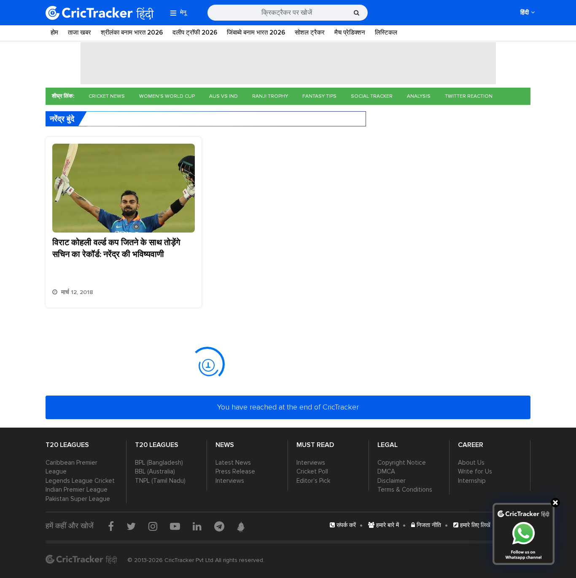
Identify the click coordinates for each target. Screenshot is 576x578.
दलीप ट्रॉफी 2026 (194, 32)
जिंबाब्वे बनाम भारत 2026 (256, 32)
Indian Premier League (77, 489)
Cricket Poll (312, 471)
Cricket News (107, 96)
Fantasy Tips (319, 96)
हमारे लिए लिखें (474, 525)
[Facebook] (111, 526)
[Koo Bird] (241, 527)
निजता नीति (428, 525)
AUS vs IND (223, 96)
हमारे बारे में (386, 525)
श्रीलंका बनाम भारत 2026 (132, 32)
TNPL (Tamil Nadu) (160, 480)
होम (54, 32)
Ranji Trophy (270, 96)
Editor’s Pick (313, 480)
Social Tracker (372, 96)
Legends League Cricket (80, 480)
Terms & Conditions (404, 489)
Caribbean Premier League (71, 467)
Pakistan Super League (78, 499)
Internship (472, 480)
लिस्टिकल (386, 32)
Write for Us (475, 471)
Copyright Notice (401, 462)
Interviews (229, 480)
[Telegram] (219, 526)
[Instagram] (152, 526)
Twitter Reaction (469, 96)
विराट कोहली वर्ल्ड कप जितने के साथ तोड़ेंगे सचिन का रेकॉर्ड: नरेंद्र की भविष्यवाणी (116, 249)
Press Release (235, 471)
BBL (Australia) (155, 471)
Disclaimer (391, 480)
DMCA (386, 471)
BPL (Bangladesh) (159, 462)
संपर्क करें (345, 525)
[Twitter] (131, 526)
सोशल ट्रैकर (310, 32)
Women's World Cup (167, 96)
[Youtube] (175, 526)
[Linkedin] (197, 526)
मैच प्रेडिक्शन (349, 32)
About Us (471, 462)
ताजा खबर (79, 32)
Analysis (419, 96)
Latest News (233, 462)
